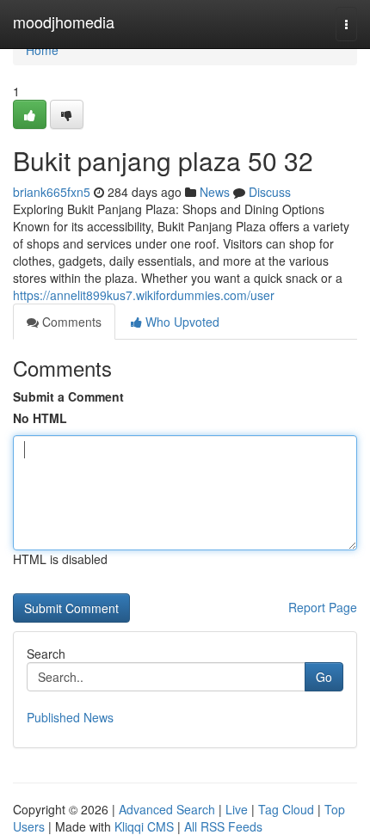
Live (236, 809)
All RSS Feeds (223, 826)
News (215, 191)
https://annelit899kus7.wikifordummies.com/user (143, 295)
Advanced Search (167, 809)
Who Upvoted (180, 321)
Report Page (322, 607)
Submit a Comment (68, 396)
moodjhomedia (63, 21)
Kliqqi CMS (144, 826)
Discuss (270, 191)
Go (324, 676)
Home (42, 49)
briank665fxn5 (51, 191)
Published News (70, 717)
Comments (70, 321)
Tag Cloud (286, 809)
